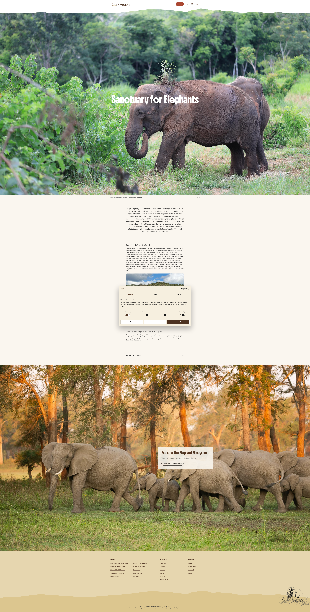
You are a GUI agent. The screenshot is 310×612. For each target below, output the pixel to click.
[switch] (146, 315)
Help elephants (137, 573)
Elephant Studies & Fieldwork (119, 563)
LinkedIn (162, 570)
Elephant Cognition (139, 566)
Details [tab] (155, 294)
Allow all (178, 322)
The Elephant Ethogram (117, 573)
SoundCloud (164, 579)
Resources (136, 570)
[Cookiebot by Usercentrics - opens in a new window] (182, 289)
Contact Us (191, 570)
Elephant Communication (118, 566)
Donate (190, 563)
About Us (136, 576)
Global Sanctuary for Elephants (151, 260)
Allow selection (155, 322)
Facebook (163, 566)
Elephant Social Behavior (117, 570)
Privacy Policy (192, 566)
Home (112, 197)
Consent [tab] (130, 294)
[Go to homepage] (120, 4)
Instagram (163, 563)
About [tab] (179, 294)
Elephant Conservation (121, 197)
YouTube (162, 576)
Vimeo (162, 573)
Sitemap (190, 573)
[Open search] (187, 4)
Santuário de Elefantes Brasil (171, 260)
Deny (131, 322)
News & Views (114, 576)
